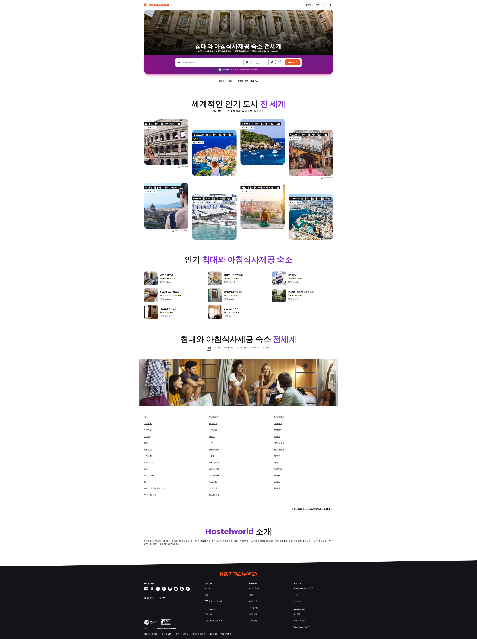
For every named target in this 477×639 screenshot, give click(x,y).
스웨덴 (212, 436)
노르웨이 (148, 430)
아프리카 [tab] (266, 347)
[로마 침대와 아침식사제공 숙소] (166, 142)
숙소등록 (297, 614)
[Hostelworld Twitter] (164, 589)
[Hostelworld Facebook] (158, 589)
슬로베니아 (214, 469)
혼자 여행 (253, 614)
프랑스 (277, 482)
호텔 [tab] (231, 81)
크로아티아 (279, 449)
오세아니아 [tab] (254, 347)
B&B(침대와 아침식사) (214, 601)
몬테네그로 (149, 475)
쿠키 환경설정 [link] (225, 634)
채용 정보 (297, 601)
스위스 (212, 443)
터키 (276, 462)
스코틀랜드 (214, 449)
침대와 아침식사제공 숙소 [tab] (248, 81)
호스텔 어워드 (254, 608)
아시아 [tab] (217, 347)
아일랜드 (213, 482)
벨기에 (147, 482)
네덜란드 (148, 423)
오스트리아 (214, 494)
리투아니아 (149, 462)
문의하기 (208, 614)
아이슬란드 (214, 475)
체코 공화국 (279, 443)
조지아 (277, 436)
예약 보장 (253, 601)
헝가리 (277, 488)
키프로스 (278, 456)
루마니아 (148, 456)
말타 (146, 469)
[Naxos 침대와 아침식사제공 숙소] (214, 217)
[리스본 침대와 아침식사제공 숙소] (311, 153)
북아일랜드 (214, 417)
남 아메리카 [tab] (241, 347)
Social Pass (254, 588)
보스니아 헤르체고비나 (154, 488)
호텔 (206, 595)
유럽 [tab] (209, 347)
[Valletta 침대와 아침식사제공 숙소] (311, 217)
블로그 (252, 595)
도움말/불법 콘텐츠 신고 (214, 620)
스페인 (212, 456)
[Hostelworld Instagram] (170, 589)
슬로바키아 (214, 462)
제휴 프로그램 (299, 620)
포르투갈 (278, 469)
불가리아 (213, 423)
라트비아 (148, 449)
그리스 (147, 417)
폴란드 (277, 475)
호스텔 (207, 588)
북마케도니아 (150, 494)
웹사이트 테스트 (198, 634)
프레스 (296, 595)
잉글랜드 (278, 430)
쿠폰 (177, 634)
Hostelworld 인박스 (301, 627)
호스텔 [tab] (221, 81)
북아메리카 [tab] (228, 347)
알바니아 (213, 488)
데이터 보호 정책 (151, 634)
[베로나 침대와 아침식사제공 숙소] (262, 206)
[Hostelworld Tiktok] (188, 589)
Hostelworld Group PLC (303, 588)
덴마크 (147, 436)
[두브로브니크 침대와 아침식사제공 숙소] (214, 153)
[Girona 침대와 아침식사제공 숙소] (262, 142)
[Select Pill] (324, 4)
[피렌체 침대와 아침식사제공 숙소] (166, 206)
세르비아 (213, 430)
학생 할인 (253, 620)
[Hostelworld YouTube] (176, 589)
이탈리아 (278, 423)
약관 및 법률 (167, 634)
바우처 (185, 634)
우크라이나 (279, 417)
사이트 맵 (213, 634)
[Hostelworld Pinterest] (182, 589)
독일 (146, 443)
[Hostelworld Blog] (146, 589)
